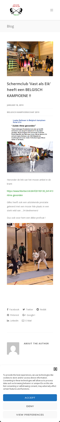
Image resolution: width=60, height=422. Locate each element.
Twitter (29, 309)
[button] (55, 369)
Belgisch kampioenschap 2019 (23, 112)
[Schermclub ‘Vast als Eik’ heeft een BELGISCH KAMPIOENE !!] (30, 58)
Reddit (42, 309)
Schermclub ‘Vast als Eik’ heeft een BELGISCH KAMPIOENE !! (29, 89)
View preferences (30, 414)
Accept (30, 397)
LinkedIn (14, 320)
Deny (30, 406)
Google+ (30, 315)
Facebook (14, 309)
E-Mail (28, 320)
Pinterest (14, 315)
